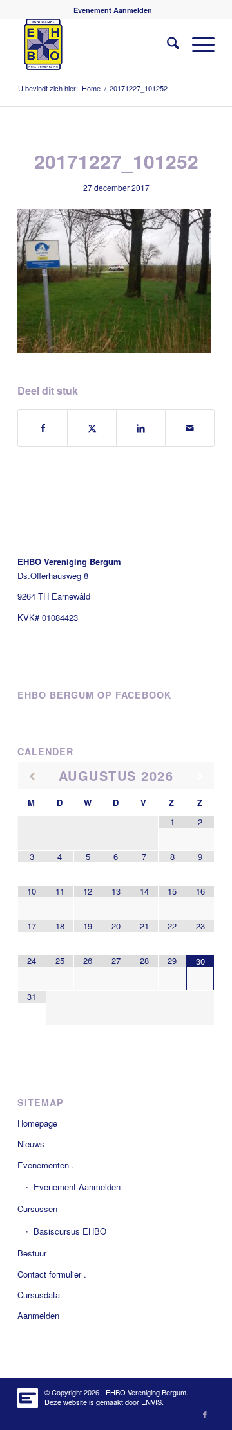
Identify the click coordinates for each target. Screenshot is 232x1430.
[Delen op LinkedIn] (141, 428)
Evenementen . (45, 1165)
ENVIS (151, 1402)
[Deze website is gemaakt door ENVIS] (27, 1394)
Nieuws (30, 1144)
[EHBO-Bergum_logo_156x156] (96, 44)
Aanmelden (38, 1315)
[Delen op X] (92, 428)
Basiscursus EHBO (70, 1231)
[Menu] (197, 44)
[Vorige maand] (32, 777)
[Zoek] (166, 44)
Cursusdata (38, 1295)
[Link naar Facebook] (205, 1414)
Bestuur (31, 1253)
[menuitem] (113, 9)
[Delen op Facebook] (42, 428)
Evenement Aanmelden (112, 10)
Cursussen (37, 1208)
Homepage (37, 1123)
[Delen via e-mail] (190, 428)
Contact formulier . (51, 1274)
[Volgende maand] (200, 777)
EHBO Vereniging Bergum (146, 1392)
